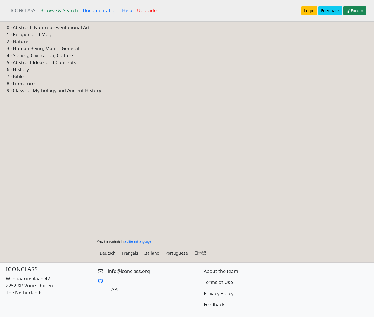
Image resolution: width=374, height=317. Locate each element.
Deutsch (108, 253)
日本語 (200, 253)
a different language (137, 242)
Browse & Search (59, 10)
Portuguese (176, 253)
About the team (221, 271)
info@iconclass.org (129, 271)
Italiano (151, 253)
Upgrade (147, 10)
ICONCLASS (23, 10)
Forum (357, 10)
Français (130, 253)
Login (309, 10)
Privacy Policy (218, 293)
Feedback (330, 10)
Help (127, 10)
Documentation (100, 10)
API (115, 289)
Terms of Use (218, 282)
